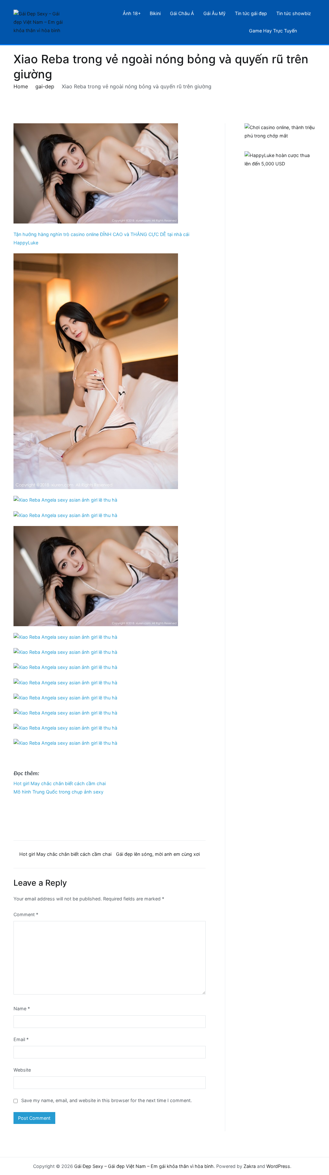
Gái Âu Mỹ (214, 13)
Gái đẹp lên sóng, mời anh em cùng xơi (158, 854)
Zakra (250, 1166)
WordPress (278, 1166)
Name (21, 1008)
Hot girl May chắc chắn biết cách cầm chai (59, 783)
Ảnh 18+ (132, 13)
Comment (25, 914)
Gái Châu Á (182, 13)
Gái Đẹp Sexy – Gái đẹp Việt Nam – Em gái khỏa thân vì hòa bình (144, 1166)
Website (22, 1070)
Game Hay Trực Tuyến (273, 30)
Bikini (155, 13)
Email (21, 1039)
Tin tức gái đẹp (251, 13)
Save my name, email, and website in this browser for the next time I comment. (106, 1100)
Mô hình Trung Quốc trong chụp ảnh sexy (58, 791)
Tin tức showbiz (293, 13)
